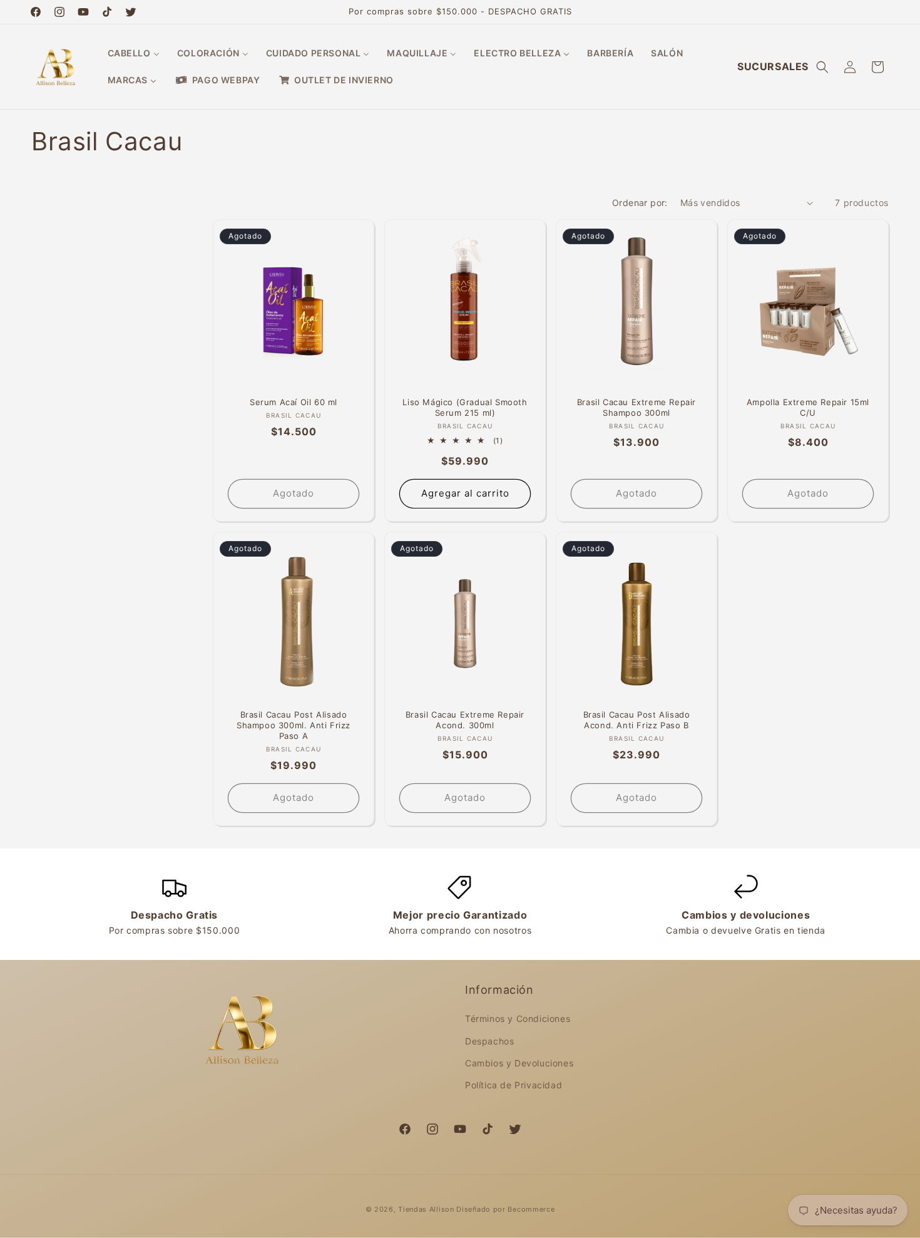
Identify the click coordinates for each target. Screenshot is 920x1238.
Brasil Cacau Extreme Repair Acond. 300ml (465, 719)
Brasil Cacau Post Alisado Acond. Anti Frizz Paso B (636, 719)
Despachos (489, 1041)
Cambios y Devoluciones (519, 1063)
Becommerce (531, 1209)
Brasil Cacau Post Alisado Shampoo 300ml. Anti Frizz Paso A (293, 725)
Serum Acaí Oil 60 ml (293, 402)
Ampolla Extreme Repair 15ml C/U (808, 407)
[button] (822, 67)
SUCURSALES (773, 66)
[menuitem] (133, 53)
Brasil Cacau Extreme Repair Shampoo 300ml (636, 407)
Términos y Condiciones (517, 1019)
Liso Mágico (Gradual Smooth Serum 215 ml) (464, 407)
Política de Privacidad (513, 1085)
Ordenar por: (640, 202)
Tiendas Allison (426, 1209)
